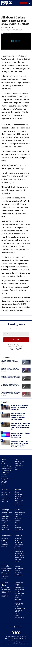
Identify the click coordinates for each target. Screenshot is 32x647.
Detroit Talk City (6, 466)
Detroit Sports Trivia (5, 498)
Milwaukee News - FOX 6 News (6, 592)
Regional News (4, 584)
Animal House (19, 505)
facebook (11, 627)
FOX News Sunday (4, 482)
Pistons (17, 523)
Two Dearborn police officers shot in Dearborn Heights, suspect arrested (11, 393)
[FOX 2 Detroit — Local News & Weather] (6, 3)
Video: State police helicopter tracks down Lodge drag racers (10, 384)
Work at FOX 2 (19, 542)
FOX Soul (17, 469)
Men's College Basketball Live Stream (19, 604)
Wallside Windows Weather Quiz (6, 569)
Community (18, 549)
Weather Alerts (19, 496)
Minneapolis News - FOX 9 (5, 595)
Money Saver (5, 525)
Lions (16, 516)
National (3, 474)
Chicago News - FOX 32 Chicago (6, 588)
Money (17, 566)
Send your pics (5, 492)
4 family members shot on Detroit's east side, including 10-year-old (10, 361)
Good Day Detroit (6, 512)
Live (16, 459)
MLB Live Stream (20, 593)
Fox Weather (18, 503)
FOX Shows (4, 538)
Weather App (18, 494)
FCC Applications (19, 553)
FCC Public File (19, 551)
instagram (17, 627)
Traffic (16, 498)
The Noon (4, 514)
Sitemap (17, 561)
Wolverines (18, 518)
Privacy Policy (18, 348)
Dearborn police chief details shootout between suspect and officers (10, 369)
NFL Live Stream (19, 587)
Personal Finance (19, 568)
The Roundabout (6, 470)
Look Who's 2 (5, 502)
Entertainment (12, 27)
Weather (18, 489)
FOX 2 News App (19, 544)
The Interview (5, 472)
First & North (18, 514)
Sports (17, 509)
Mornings (5, 509)
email (21, 627)
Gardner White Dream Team (5, 573)
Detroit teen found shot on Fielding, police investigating (20, 435)
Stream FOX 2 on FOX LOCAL (19, 462)
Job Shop (17, 547)
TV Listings (4, 544)
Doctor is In (4, 527)
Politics (3, 485)
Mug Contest (5, 516)
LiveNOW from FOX (19, 466)
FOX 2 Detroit (4, 27)
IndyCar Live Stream (18, 600)
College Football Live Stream (19, 590)
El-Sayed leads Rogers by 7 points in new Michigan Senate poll (20, 407)
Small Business (19, 575)
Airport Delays (19, 500)
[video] (26, 362)
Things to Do (5, 479)
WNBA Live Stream (18, 614)
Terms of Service (17, 350)
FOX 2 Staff (18, 538)
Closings (17, 492)
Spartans (17, 521)
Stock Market (18, 573)
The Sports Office (20, 512)
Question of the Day (5, 495)
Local (3, 462)
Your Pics (5, 489)
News (3, 459)
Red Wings (18, 527)
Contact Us (18, 540)
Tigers (16, 525)
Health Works (5, 518)
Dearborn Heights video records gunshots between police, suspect (10, 376)
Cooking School (5, 521)
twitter (14, 627)
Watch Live (23, 3)
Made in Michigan (6, 468)
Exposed (3, 578)
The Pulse (4, 464)
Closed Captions (19, 555)
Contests (4, 546)
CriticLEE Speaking (4, 541)
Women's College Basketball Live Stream (20, 610)
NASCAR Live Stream (18, 596)
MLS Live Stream (19, 617)
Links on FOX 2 (5, 529)
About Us (18, 535)
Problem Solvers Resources (19, 558)
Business (4, 477)
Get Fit (3, 523)
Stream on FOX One (19, 584)
